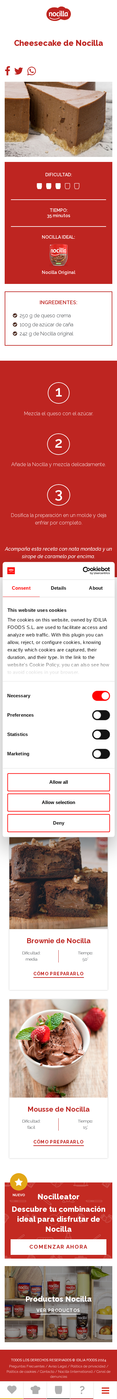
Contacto (47, 1372)
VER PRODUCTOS (58, 1310)
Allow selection (58, 802)
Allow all (58, 782)
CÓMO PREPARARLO (58, 973)
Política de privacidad (88, 1366)
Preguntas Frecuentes (27, 1366)
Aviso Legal (57, 1366)
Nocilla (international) (75, 1372)
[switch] (101, 715)
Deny (58, 823)
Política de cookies (21, 1372)
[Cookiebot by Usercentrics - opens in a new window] (83, 571)
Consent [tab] (21, 588)
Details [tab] (58, 588)
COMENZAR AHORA (58, 1247)
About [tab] (96, 588)
